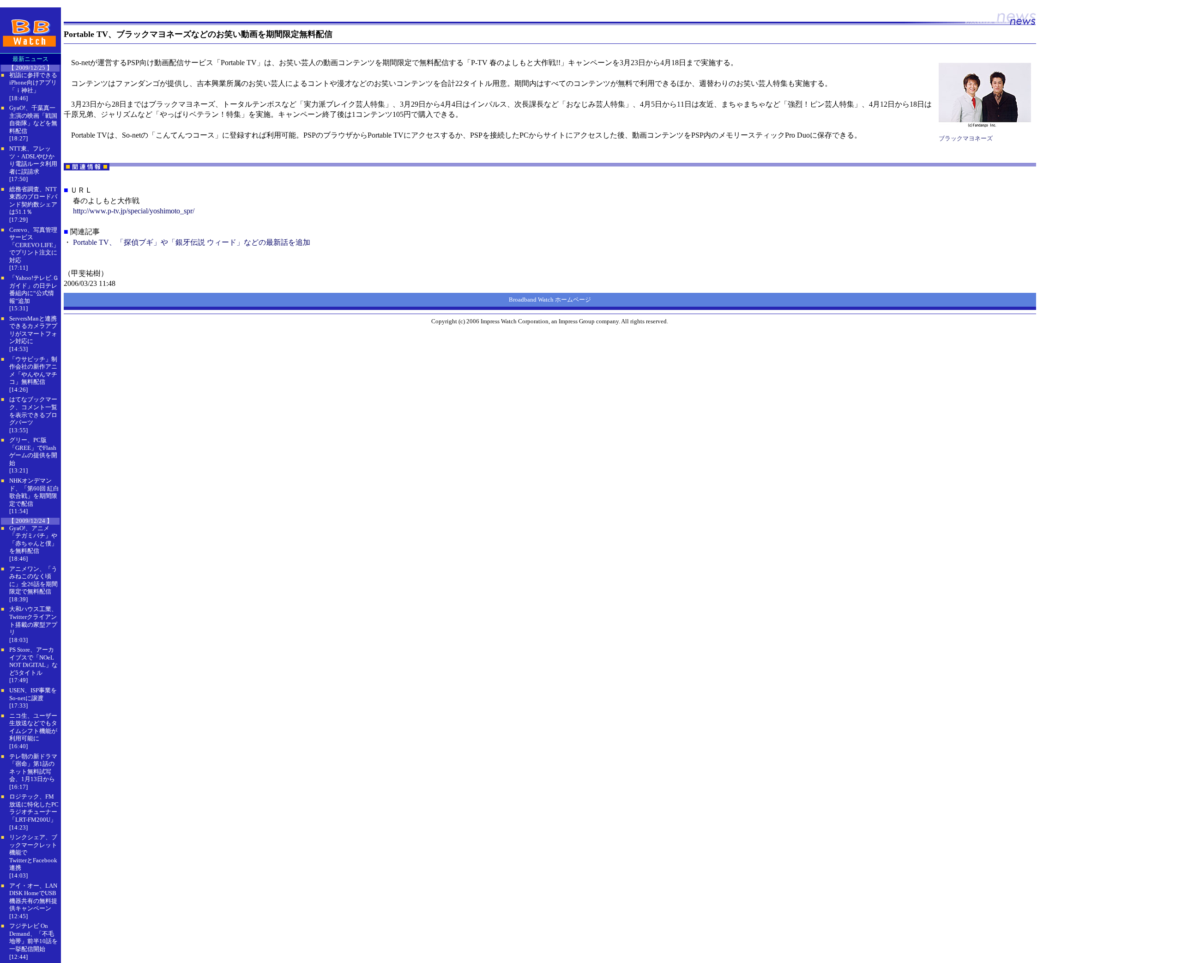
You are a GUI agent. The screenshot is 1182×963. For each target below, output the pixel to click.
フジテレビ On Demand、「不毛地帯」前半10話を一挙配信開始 (33, 937)
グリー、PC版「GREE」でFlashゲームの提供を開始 (33, 451)
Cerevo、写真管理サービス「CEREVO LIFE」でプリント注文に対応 (34, 245)
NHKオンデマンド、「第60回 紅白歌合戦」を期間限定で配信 (34, 492)
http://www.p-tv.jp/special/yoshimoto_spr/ (133, 211)
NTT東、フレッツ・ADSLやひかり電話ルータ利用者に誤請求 (33, 160)
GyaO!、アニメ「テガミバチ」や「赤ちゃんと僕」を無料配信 (33, 540)
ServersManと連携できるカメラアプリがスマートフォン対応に (33, 330)
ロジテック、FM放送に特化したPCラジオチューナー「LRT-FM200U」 (34, 808)
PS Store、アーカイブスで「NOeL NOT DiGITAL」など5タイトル (33, 661)
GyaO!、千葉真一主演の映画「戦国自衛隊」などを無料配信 (33, 119)
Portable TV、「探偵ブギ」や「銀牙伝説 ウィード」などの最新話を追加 (191, 242)
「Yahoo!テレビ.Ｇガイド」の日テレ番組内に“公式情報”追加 (34, 289)
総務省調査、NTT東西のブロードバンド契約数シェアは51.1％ (33, 201)
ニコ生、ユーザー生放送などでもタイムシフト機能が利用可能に (33, 727)
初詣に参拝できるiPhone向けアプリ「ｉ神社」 (33, 83)
